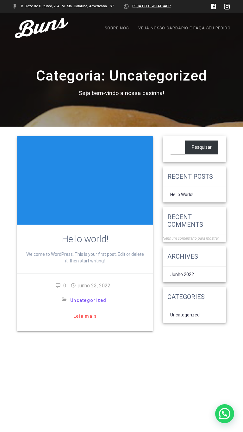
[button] (224, 413)
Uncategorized (88, 300)
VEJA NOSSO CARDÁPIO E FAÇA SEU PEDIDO (184, 28)
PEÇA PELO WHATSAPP (151, 6)
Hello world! (85, 239)
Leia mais (85, 316)
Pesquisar (202, 147)
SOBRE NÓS (117, 28)
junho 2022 (182, 274)
